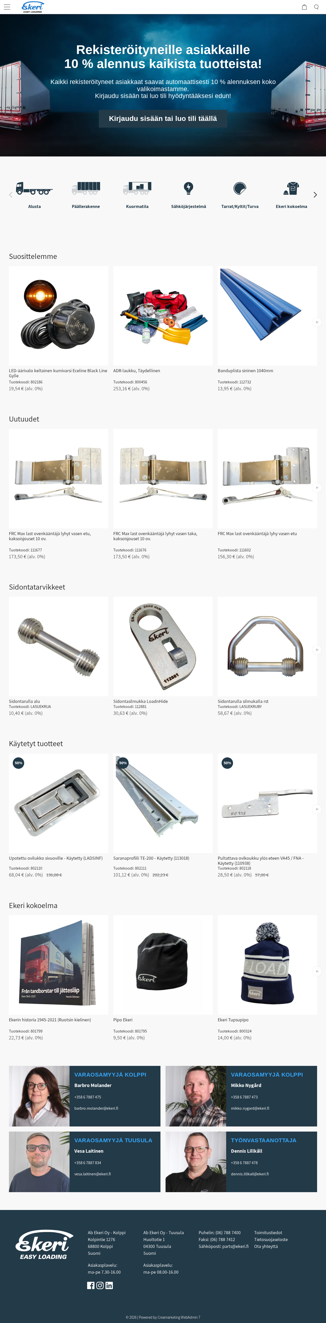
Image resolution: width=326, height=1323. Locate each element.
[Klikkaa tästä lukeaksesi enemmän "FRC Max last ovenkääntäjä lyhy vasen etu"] (267, 478)
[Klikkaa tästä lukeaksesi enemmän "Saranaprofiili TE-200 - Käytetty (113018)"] (163, 803)
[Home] (33, 7)
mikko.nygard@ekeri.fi (250, 1108)
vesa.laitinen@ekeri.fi (92, 1174)
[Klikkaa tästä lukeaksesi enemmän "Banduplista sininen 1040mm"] (267, 316)
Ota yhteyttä (266, 1246)
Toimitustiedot (268, 1232)
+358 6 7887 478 (244, 1162)
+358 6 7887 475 (87, 1097)
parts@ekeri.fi (235, 1246)
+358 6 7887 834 (87, 1162)
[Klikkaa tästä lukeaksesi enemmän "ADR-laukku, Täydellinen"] (163, 316)
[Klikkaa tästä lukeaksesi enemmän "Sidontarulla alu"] (58, 646)
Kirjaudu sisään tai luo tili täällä (163, 118)
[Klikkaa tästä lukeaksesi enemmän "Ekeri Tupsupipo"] (267, 965)
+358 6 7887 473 (244, 1097)
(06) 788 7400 (228, 1232)
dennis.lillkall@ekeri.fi (250, 1174)
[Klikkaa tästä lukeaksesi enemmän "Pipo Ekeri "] (163, 965)
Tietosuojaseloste (271, 1239)
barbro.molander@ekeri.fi (96, 1108)
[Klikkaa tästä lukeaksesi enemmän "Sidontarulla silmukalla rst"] (267, 646)
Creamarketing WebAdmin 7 (179, 1317)
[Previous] (11, 194)
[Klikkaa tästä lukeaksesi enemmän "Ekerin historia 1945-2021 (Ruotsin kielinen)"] (58, 965)
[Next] (315, 194)
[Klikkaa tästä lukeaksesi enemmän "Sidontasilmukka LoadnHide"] (163, 646)
